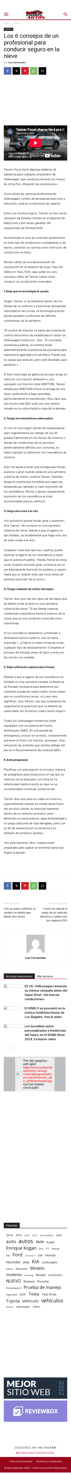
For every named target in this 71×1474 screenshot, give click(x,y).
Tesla (33, 1294)
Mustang (29, 1275)
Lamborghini (49, 1262)
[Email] (42, 71)
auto (11, 1241)
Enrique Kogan (21, 1248)
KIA (35, 1261)
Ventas (9, 1306)
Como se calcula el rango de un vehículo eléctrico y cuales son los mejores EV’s (53, 914)
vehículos (52, 1300)
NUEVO (13, 1281)
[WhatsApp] (33, 71)
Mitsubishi (21, 1268)
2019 (19, 1235)
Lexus (9, 1268)
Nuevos (29, 1281)
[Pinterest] (25, 71)
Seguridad (11, 1294)
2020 (27, 1235)
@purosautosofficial (35, 1453)
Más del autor (45, 976)
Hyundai (13, 1262)
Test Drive (49, 1294)
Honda (50, 1255)
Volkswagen (23, 1306)
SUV (23, 1294)
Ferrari (55, 1248)
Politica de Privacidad (20, 1461)
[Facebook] (7, 71)
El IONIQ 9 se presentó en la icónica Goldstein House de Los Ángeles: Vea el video (45, 1012)
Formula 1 (30, 1255)
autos (26, 1241)
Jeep (26, 1262)
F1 (47, 1248)
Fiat (8, 1255)
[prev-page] (6, 1048)
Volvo (36, 1306)
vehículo (30, 1301)
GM (40, 1255)
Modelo (37, 1268)
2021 (34, 1235)
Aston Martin (47, 1235)
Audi (59, 1235)
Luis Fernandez (17, 62)
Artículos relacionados (19, 976)
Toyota (13, 1301)
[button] (6, 14)
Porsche (43, 1282)
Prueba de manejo (42, 1287)
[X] (16, 71)
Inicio (6, 23)
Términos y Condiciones (49, 1461)
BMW (40, 1242)
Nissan (41, 1275)
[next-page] (12, 1048)
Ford (17, 1255)
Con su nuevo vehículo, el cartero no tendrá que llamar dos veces (19, 912)
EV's (41, 1248)
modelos (14, 1275)
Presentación (13, 1288)
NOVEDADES (55, 1275)
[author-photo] (36, 952)
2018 (9, 1235)
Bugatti (51, 1242)
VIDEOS (17, 23)
